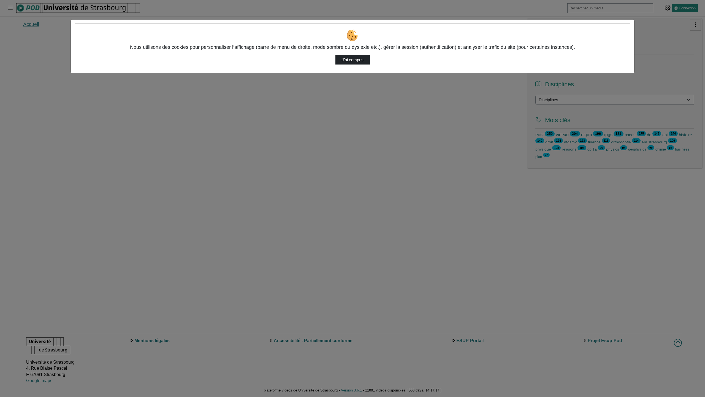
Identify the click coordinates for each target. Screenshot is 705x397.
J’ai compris (353, 60)
